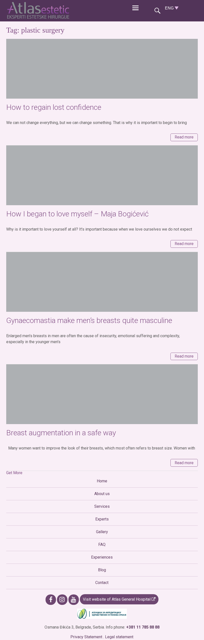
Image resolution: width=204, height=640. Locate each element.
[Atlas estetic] (39, 17)
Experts (102, 519)
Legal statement (119, 637)
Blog (102, 570)
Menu (135, 8)
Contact (101, 582)
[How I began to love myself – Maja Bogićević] (102, 175)
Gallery (102, 531)
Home (102, 481)
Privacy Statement (86, 637)
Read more (184, 137)
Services (102, 506)
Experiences (102, 557)
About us (102, 493)
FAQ (101, 544)
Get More (14, 472)
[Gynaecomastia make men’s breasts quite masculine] (102, 282)
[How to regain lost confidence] (102, 69)
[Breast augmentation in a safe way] (102, 394)
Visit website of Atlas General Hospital (117, 599)
